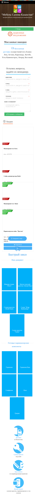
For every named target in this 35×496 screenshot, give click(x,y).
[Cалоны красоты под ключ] (18, 448)
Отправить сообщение (15, 114)
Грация (17, 413)
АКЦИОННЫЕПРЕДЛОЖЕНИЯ (19, 34)
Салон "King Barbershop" (25, 308)
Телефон (8, 96)
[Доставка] (18, 431)
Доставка (18, 437)
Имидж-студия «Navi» (9, 285)
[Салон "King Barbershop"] (25, 298)
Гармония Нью (25, 367)
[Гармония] (9, 358)
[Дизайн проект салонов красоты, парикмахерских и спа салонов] (18, 482)
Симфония (9, 390)
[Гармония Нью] (25, 358)
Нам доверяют (17, 260)
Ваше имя (9, 77)
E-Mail (8, 90)
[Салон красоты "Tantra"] (17, 321)
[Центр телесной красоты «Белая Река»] (25, 275)
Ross (25, 390)
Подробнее (18, 244)
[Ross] (25, 381)
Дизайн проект (18, 489)
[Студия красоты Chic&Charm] (9, 298)
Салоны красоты (18, 454)
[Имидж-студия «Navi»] (9, 275)
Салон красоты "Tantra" (17, 331)
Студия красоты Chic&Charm (9, 308)
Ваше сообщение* (10, 101)
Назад (18, 29)
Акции (9, 121)
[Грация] (17, 404)
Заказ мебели (18, 472)
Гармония (9, 367)
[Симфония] (9, 381)
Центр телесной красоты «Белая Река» (25, 285)
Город (7, 83)
